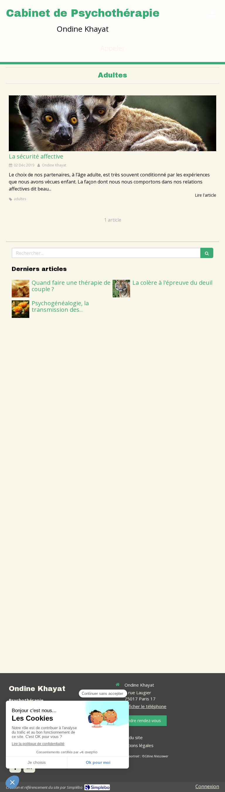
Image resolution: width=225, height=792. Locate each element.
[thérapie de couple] (20, 288)
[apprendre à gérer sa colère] (121, 288)
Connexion (207, 786)
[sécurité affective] (112, 123)
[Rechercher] (206, 253)
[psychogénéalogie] (20, 309)
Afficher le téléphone (145, 706)
